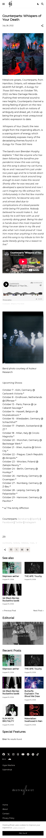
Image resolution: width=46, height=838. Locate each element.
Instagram (30, 522)
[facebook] (3, 754)
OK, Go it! (23, 833)
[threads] (18, 754)
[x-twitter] (8, 754)
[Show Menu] (3, 4)
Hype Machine (8, 765)
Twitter (19, 522)
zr (36, 543)
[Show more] (27, 549)
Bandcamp (24, 519)
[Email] (22, 549)
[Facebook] (11, 549)
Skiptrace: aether (10, 576)
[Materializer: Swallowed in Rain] (34, 710)
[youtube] (23, 754)
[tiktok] (38, 754)
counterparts (7, 543)
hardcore (16, 543)
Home (5, 805)
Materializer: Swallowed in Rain (33, 719)
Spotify (35, 519)
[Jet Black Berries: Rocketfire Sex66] (11, 590)
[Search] (42, 4)
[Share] (42, 26)
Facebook (7, 522)
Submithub (7, 770)
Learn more (18, 828)
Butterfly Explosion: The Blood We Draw (32, 694)
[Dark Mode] (38, 4)
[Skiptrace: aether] (11, 568)
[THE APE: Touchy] (34, 568)
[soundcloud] (9, 759)
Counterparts (6, 303)
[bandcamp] (28, 754)
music (32, 543)
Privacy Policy (8, 818)
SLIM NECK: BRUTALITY (8, 719)
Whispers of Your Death (17, 303)
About (5, 809)
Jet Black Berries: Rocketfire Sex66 (10, 599)
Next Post (37, 610)
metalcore (24, 543)
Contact (5, 814)
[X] (16, 549)
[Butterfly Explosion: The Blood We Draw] (34, 683)
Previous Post (10, 610)
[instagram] (13, 754)
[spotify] (33, 754)
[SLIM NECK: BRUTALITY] (11, 710)
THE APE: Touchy (33, 576)
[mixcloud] (4, 759)
